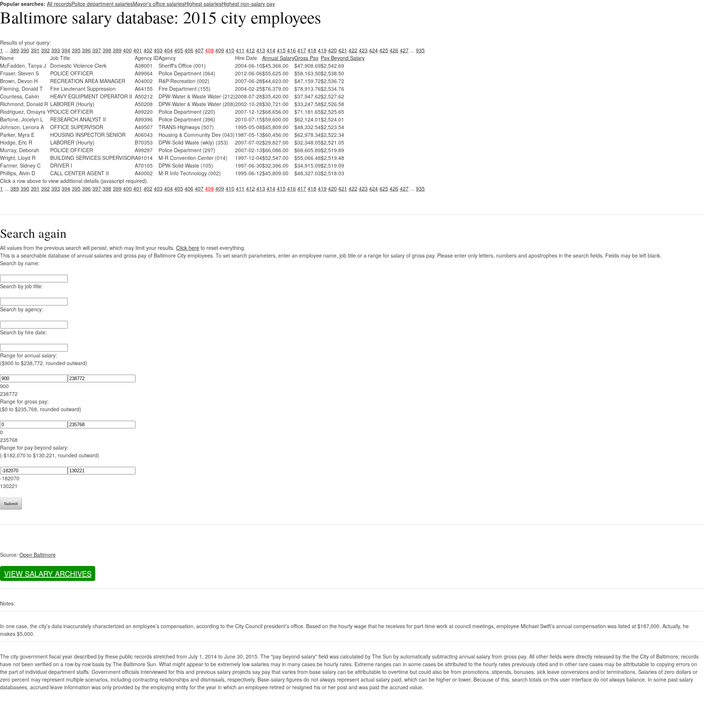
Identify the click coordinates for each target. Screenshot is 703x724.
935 (420, 50)
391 (35, 50)
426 (394, 50)
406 (189, 50)
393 (55, 50)
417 (301, 50)
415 (281, 50)
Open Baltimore (37, 554)
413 (260, 50)
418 (312, 50)
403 (158, 50)
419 (322, 50)
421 (342, 50)
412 (250, 50)
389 (14, 50)
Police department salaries (102, 3)
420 (332, 50)
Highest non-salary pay (248, 3)
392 (45, 50)
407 (199, 50)
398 (107, 50)
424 (373, 50)
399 (117, 50)
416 (291, 50)
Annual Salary (278, 57)
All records (59, 3)
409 (219, 50)
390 (25, 50)
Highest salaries (203, 3)
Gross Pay (306, 57)
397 (96, 50)
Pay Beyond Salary (343, 57)
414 (271, 50)
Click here (187, 247)
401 (137, 50)
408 (209, 50)
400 (127, 50)
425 (383, 50)
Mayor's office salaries (159, 3)
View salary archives (48, 573)
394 (66, 50)
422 (353, 50)
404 (168, 50)
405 (178, 50)
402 (148, 50)
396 (86, 50)
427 (404, 50)
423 (363, 50)
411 (240, 50)
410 (230, 50)
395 (76, 50)
